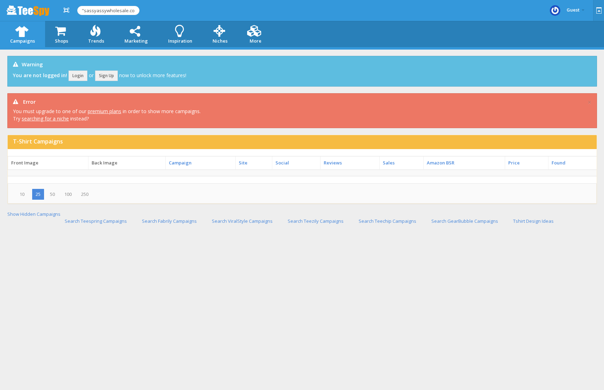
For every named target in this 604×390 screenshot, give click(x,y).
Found (559, 163)
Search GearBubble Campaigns (464, 221)
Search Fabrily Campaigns (169, 221)
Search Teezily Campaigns (316, 221)
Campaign (180, 163)
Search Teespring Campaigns (96, 221)
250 (84, 194)
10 (22, 194)
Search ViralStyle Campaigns (242, 221)
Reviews (333, 163)
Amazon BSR (440, 163)
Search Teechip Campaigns (387, 221)
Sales (389, 163)
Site (243, 163)
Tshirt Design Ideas (533, 221)
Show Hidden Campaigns (33, 214)
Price (514, 163)
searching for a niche (45, 118)
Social (282, 163)
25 (38, 194)
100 (68, 194)
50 (52, 194)
